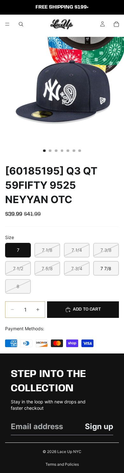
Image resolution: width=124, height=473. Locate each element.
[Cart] (116, 24)
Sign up (99, 426)
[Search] (21, 24)
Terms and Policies (62, 464)
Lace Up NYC (69, 451)
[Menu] (7, 24)
